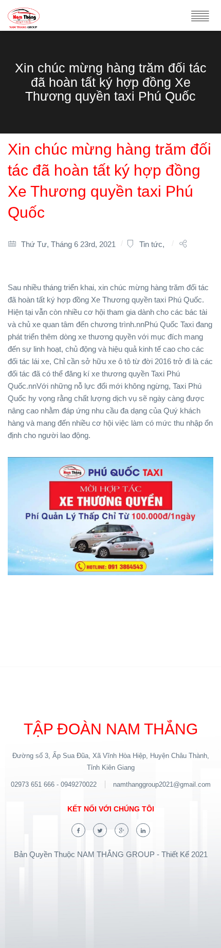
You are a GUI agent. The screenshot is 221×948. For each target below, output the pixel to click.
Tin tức (150, 244)
